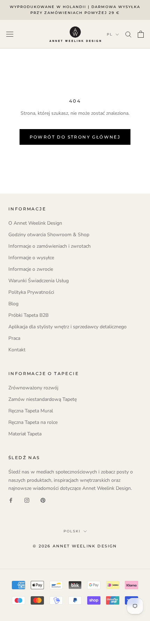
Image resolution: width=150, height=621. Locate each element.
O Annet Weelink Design (35, 223)
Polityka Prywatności (31, 292)
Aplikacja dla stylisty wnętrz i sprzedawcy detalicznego (67, 326)
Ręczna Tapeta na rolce (33, 422)
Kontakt (16, 349)
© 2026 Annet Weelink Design (75, 546)
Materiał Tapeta (25, 434)
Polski (72, 531)
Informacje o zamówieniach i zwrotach (49, 246)
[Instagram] (26, 500)
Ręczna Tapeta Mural (30, 410)
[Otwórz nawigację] (9, 34)
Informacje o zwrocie (30, 269)
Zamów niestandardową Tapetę (42, 399)
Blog (13, 303)
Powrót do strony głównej (75, 137)
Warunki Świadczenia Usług (38, 280)
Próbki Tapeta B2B (28, 315)
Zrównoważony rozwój (33, 387)
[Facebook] (10, 500)
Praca (14, 338)
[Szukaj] (128, 34)
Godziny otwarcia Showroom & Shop (48, 234)
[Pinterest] (42, 500)
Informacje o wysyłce (31, 257)
